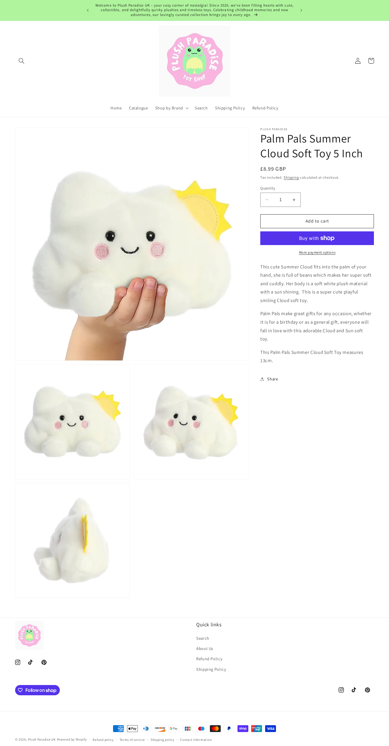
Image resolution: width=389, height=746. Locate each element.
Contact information (196, 739)
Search (202, 638)
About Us (204, 648)
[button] (21, 60)
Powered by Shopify (72, 739)
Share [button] (272, 379)
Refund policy (103, 739)
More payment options (317, 252)
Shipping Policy (211, 669)
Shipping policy (162, 739)
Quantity (267, 188)
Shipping (291, 177)
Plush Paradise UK (42, 739)
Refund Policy (209, 658)
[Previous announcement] (87, 10)
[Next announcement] (301, 10)
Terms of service (132, 739)
